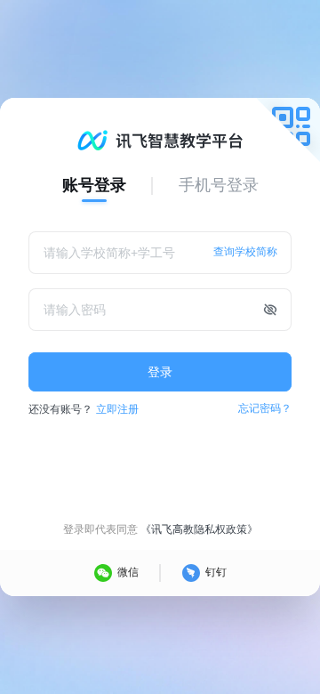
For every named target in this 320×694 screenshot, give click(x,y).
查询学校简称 (245, 252)
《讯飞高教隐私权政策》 (199, 529)
